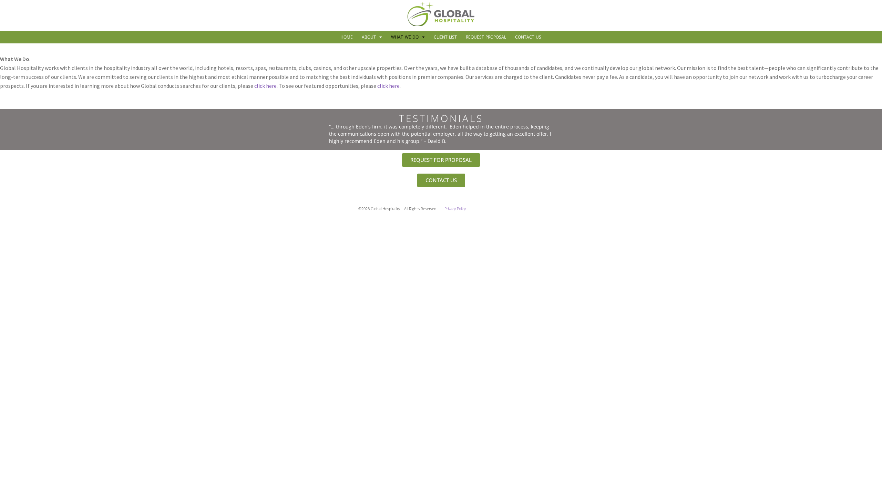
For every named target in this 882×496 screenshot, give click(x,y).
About (369, 37)
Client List (445, 37)
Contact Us (528, 37)
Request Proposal (486, 37)
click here (265, 85)
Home (346, 37)
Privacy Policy (455, 208)
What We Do (404, 37)
